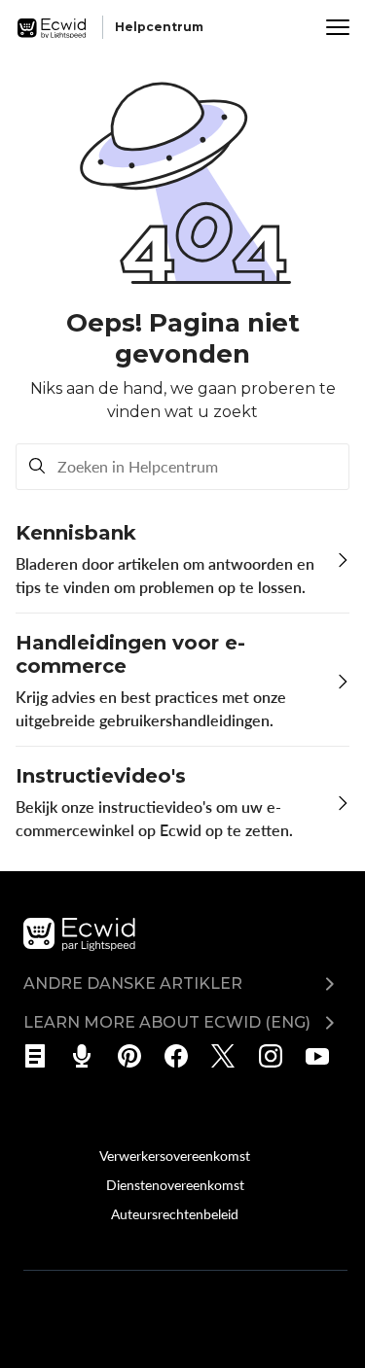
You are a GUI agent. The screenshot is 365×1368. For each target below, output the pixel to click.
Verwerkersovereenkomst (174, 1155)
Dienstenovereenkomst (175, 1184)
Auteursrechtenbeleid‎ (174, 1213)
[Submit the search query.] (37, 466)
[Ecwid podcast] (88, 1055)
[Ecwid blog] (41, 1055)
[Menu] (337, 27)
